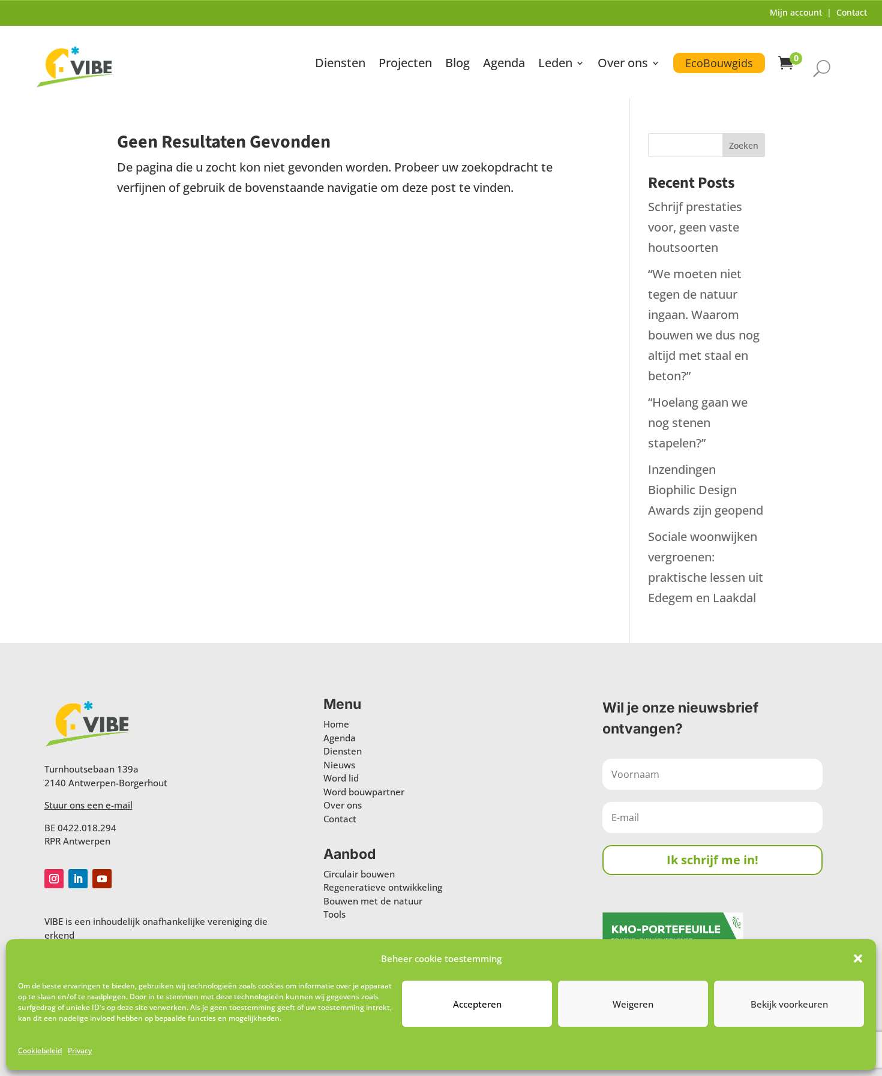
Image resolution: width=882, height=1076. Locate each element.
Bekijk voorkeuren (789, 1004)
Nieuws (339, 765)
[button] (858, 958)
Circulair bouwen (359, 874)
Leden (555, 65)
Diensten (340, 65)
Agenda (504, 65)
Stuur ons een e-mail (88, 805)
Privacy (80, 1050)
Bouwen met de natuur (372, 901)
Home (336, 724)
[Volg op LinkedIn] (78, 878)
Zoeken (743, 145)
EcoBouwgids (719, 63)
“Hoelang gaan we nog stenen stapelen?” (698, 422)
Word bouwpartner (363, 792)
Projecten (405, 65)
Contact (851, 12)
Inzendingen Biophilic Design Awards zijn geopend (705, 489)
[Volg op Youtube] (102, 878)
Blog (457, 65)
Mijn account (796, 12)
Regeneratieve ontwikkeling (382, 887)
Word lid (341, 778)
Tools (334, 914)
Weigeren (633, 1004)
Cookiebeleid (40, 1050)
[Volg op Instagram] (54, 878)
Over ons (623, 65)
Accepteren (477, 1004)
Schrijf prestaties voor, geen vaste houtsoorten (695, 227)
